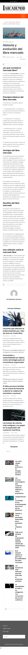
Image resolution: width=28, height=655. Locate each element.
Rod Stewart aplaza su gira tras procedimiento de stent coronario (20, 556)
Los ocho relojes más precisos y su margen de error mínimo (19, 468)
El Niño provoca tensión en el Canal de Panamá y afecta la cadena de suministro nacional (13, 389)
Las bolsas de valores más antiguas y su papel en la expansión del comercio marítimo (14, 426)
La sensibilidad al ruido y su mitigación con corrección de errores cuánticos (19, 592)
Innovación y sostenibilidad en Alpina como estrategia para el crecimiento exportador (14, 358)
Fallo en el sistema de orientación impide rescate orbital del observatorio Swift (20, 540)
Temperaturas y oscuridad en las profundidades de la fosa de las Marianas (20, 503)
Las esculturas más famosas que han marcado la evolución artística (19, 573)
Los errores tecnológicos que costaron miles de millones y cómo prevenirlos (20, 485)
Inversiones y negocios (8, 41)
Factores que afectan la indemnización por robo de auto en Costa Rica (13, 330)
